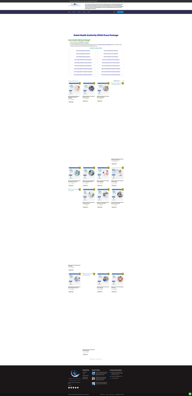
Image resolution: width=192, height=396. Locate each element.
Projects (84, 11)
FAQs (107, 394)
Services (79, 11)
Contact (88, 11)
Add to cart (71, 101)
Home (69, 11)
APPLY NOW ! (120, 11)
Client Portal (102, 394)
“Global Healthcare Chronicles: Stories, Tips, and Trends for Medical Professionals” (101, 373)
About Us (74, 11)
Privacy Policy (86, 375)
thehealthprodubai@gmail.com (116, 376)
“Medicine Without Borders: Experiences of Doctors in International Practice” (101, 378)
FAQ (84, 373)
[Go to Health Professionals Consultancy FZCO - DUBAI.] (91, 22)
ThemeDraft (87, 394)
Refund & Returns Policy (119, 394)
